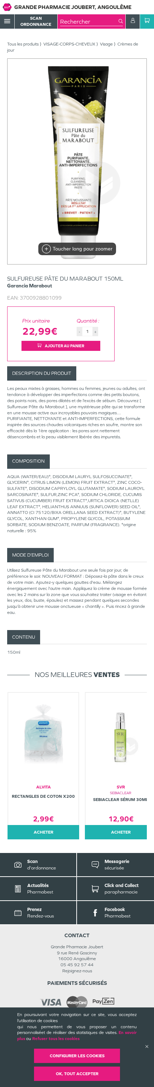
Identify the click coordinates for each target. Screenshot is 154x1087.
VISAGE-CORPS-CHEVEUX (69, 44)
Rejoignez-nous (77, 970)
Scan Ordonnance (35, 21)
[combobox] (89, 21)
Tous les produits (23, 44)
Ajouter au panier (64, 346)
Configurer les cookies (77, 1055)
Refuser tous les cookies (56, 1038)
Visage (106, 44)
